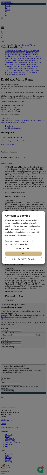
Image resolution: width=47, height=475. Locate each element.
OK (23, 253)
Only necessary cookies (24, 259)
